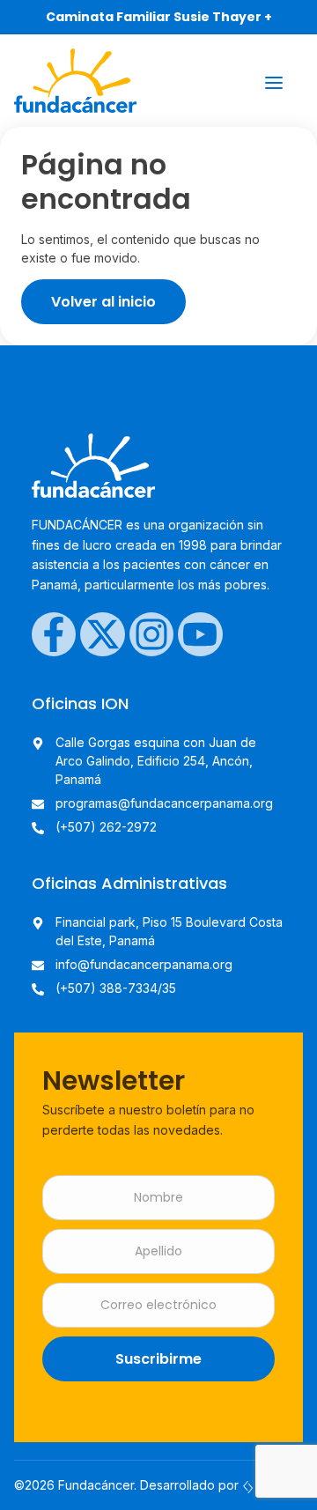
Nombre (158, 1197)
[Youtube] (200, 634)
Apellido (158, 1251)
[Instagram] (151, 634)
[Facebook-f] (54, 634)
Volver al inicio (103, 302)
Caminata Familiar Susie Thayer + (159, 17)
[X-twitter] (102, 634)
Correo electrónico (158, 1305)
